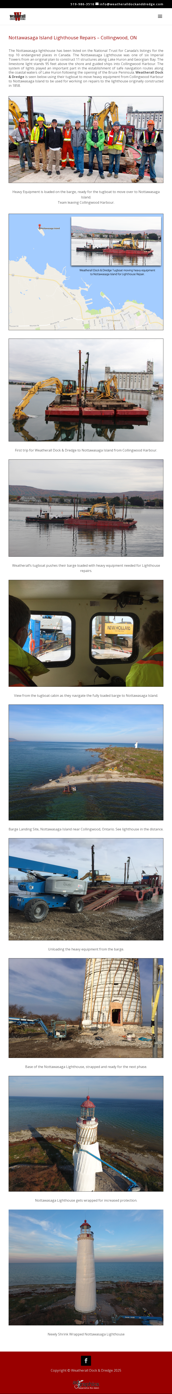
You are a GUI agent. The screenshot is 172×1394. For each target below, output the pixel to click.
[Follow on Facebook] (86, 1361)
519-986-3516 (82, 4)
